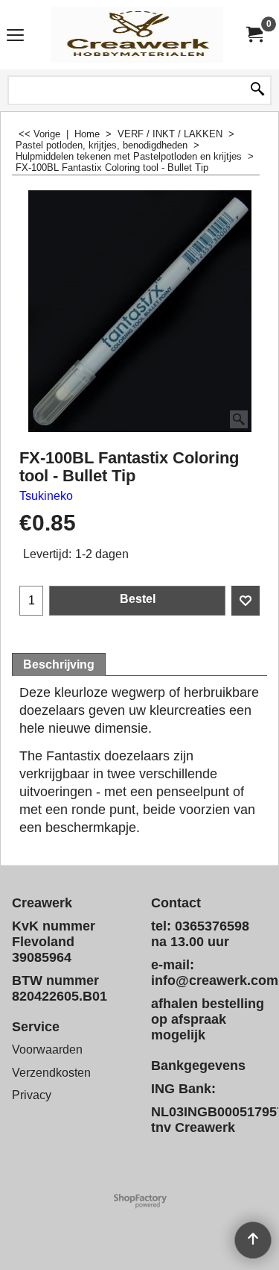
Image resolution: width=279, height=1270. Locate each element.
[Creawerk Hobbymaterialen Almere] (137, 35)
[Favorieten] (245, 600)
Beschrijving (58, 664)
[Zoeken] (257, 90)
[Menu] (15, 36)
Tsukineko (46, 495)
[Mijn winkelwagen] (254, 34)
